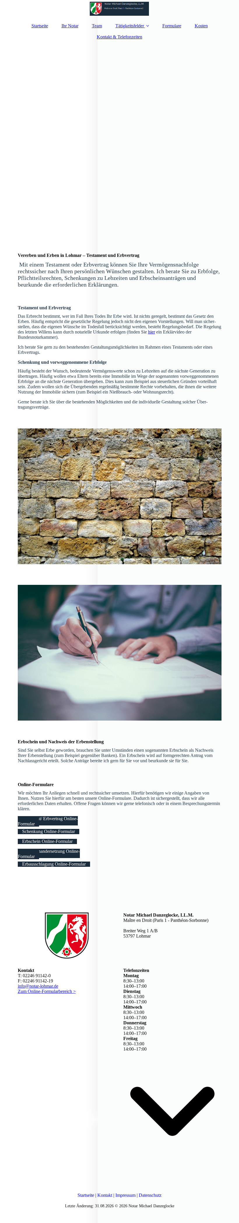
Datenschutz (150, 1195)
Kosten (201, 25)
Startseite (39, 25)
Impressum (125, 1195)
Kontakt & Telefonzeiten (119, 36)
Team (97, 25)
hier (151, 331)
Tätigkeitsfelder (129, 25)
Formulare (171, 25)
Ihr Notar (69, 25)
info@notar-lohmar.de (38, 986)
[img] (119, 8)
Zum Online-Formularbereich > (47, 991)
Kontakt (104, 1195)
